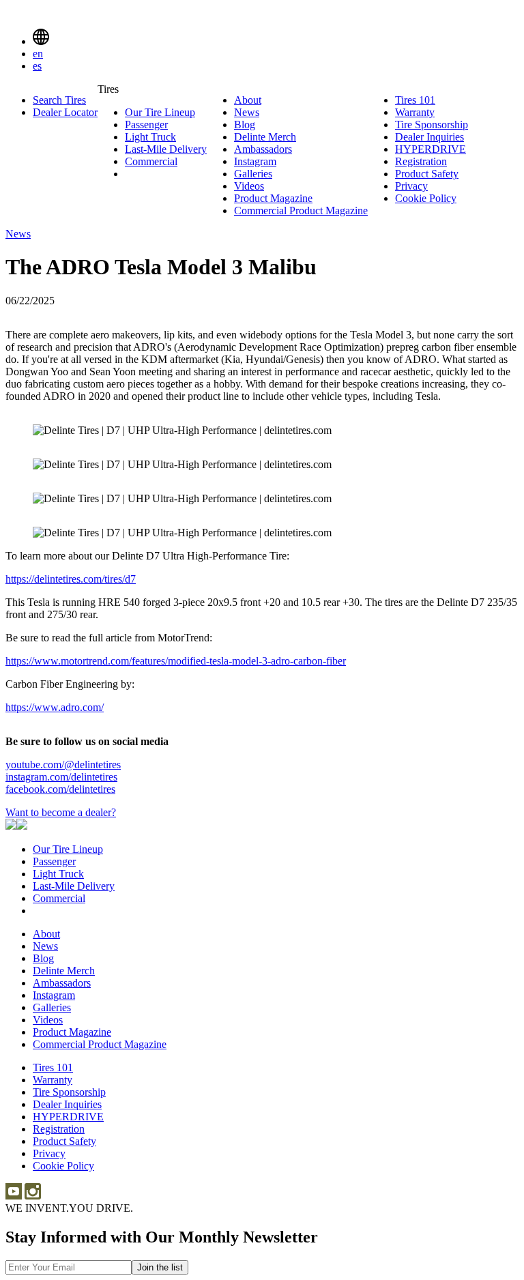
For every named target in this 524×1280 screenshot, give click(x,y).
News (246, 112)
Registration (421, 161)
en (38, 53)
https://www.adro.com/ (54, 707)
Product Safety (426, 173)
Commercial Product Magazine (301, 210)
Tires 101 (415, 100)
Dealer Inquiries (429, 137)
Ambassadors (263, 149)
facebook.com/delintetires (60, 789)
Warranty (415, 112)
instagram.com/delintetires (61, 777)
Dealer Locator (65, 112)
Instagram (255, 161)
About (247, 100)
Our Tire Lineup (160, 112)
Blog (244, 124)
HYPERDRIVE (430, 149)
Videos (249, 186)
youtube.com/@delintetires (63, 764)
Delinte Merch (265, 137)
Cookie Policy (425, 198)
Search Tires (59, 100)
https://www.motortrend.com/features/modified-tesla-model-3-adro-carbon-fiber (175, 661)
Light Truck (150, 137)
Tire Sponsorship (431, 124)
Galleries (253, 173)
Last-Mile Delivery (166, 149)
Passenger (146, 124)
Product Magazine (273, 198)
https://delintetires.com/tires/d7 (70, 579)
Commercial (151, 161)
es (37, 66)
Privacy (411, 186)
